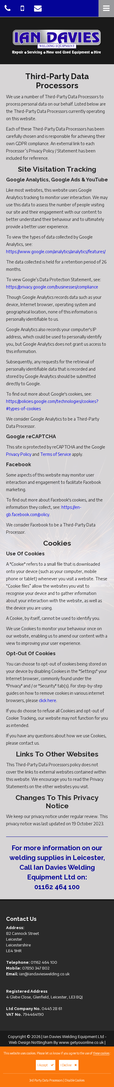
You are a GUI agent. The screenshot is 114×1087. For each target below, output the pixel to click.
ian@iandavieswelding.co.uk (44, 973)
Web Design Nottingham (31, 1042)
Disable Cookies (75, 1080)
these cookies (101, 1053)
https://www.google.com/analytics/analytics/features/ (55, 251)
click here (47, 700)
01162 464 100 (57, 887)
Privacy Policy (18, 454)
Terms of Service (55, 454)
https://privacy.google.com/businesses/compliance (52, 286)
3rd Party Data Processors (46, 1080)
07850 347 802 (36, 968)
